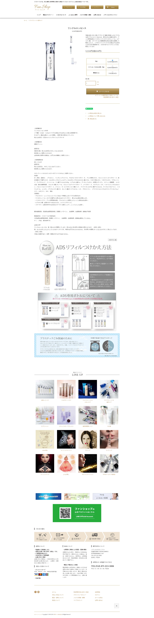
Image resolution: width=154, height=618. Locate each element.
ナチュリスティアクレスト (66, 426)
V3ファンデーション (87, 474)
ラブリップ (109, 450)
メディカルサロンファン (110, 15)
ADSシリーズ (45, 400)
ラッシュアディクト (66, 450)
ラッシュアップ (45, 474)
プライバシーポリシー (80, 595)
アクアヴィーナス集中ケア (35, 20)
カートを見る (98, 597)
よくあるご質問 (73, 15)
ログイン (97, 595)
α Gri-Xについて (61, 15)
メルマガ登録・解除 (85, 15)
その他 (109, 426)
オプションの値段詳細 (101, 95)
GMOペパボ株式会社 (58, 614)
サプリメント (45, 426)
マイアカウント (78, 600)
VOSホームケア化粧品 (109, 474)
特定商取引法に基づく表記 (110, 97)
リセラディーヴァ (66, 400)
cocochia (45, 450)
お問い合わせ (97, 15)
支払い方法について (57, 595)
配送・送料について (57, 597)
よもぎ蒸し (66, 474)
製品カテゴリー (47, 15)
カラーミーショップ (38, 614)
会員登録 (97, 592)
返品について (113, 95)
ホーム (25, 20)
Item (112, 7)
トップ (39, 15)
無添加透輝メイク (88, 426)
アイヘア (87, 450)
